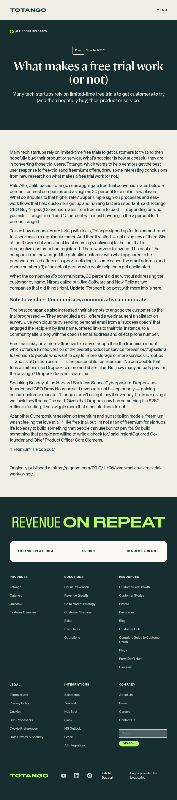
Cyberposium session (50, 416)
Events (124, 604)
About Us (126, 695)
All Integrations (75, 745)
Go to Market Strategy (80, 604)
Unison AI (17, 604)
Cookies (15, 711)
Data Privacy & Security (26, 737)
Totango (74, 164)
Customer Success (78, 612)
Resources (126, 612)
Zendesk (70, 703)
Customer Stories (131, 595)
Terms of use (19, 695)
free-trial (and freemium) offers (71, 170)
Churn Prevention (76, 587)
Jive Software (92, 282)
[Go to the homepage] (28, 10)
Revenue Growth (76, 595)
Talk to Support (107, 775)
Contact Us (127, 720)
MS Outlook (72, 728)
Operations (72, 637)
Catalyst (16, 595)
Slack (68, 720)
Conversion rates (60, 210)
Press (123, 703)
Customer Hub (129, 629)
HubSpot (70, 711)
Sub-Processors (21, 720)
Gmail (68, 737)
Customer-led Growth (134, 587)
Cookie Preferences (24, 728)
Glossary (125, 667)
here (157, 288)
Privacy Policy (20, 703)
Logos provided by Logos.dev (143, 775)
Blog (122, 621)
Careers (125, 711)
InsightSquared (135, 434)
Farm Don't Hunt (130, 659)
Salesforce (72, 695)
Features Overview (23, 612)
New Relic (125, 282)
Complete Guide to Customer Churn (140, 640)
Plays (123, 650)
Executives (72, 629)
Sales (68, 621)
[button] (162, 10)
